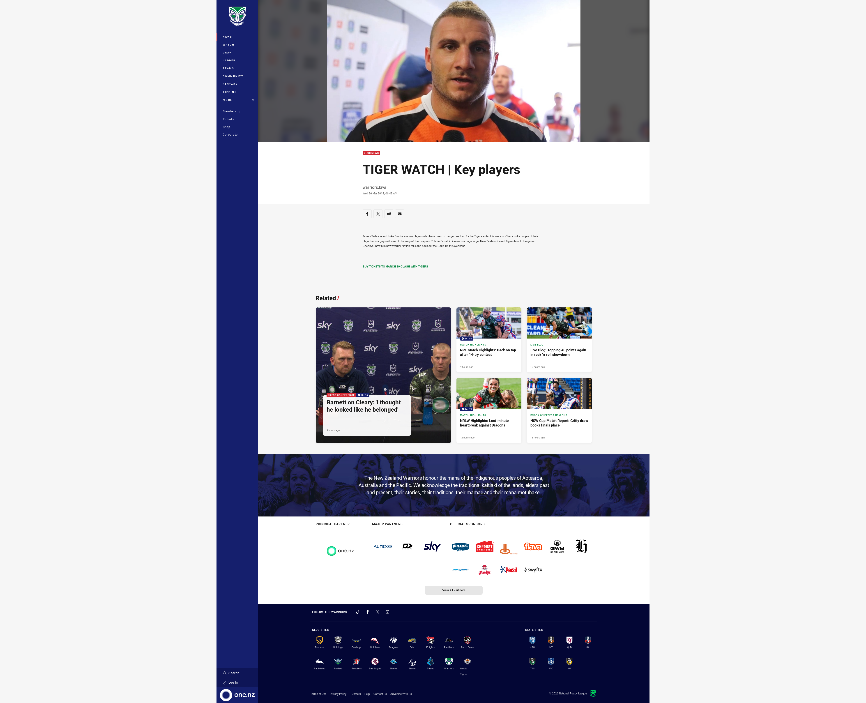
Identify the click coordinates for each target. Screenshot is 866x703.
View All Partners (453, 590)
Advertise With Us (401, 694)
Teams (228, 68)
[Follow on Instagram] (387, 612)
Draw (227, 52)
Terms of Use (318, 694)
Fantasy (230, 84)
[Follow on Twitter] (377, 612)
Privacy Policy (338, 694)
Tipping (230, 92)
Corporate (230, 134)
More (227, 99)
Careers (356, 694)
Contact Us (380, 694)
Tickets (228, 119)
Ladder (229, 60)
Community (233, 76)
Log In (233, 682)
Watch (229, 44)
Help (367, 694)
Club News (371, 153)
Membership (232, 111)
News (227, 36)
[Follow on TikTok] (357, 612)
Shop (226, 127)
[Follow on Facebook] (367, 612)
